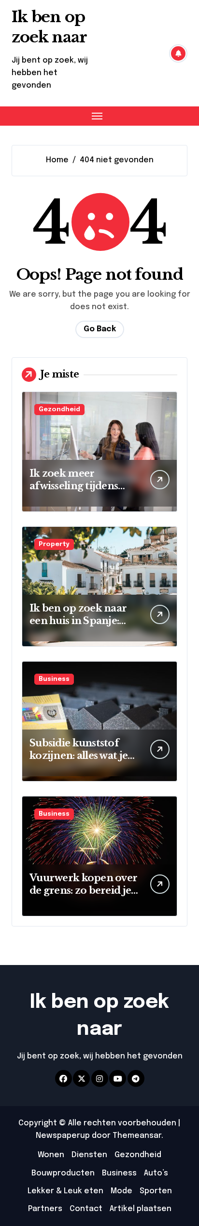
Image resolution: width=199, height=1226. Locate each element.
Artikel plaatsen (140, 1209)
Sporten (156, 1191)
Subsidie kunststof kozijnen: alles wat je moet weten (78, 755)
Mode (121, 1191)
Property (54, 544)
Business (54, 679)
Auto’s (156, 1173)
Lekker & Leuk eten (65, 1191)
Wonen (51, 1155)
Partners (45, 1209)
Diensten (89, 1155)
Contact (86, 1209)
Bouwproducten (63, 1173)
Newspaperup (63, 1136)
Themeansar (137, 1136)
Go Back (100, 329)
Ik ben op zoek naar (49, 27)
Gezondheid (59, 409)
